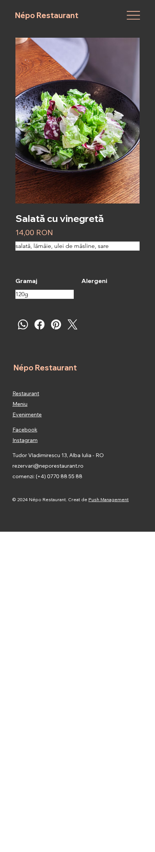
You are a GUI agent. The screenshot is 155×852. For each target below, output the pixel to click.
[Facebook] (39, 324)
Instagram (25, 440)
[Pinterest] (56, 324)
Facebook (24, 429)
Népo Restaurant (46, 15)
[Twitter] (72, 324)
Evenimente (27, 414)
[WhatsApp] (22, 324)
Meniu (19, 404)
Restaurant (25, 393)
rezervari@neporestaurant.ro (48, 465)
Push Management (108, 499)
